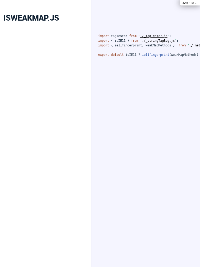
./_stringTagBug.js (158, 41)
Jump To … (190, 2)
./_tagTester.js (153, 36)
